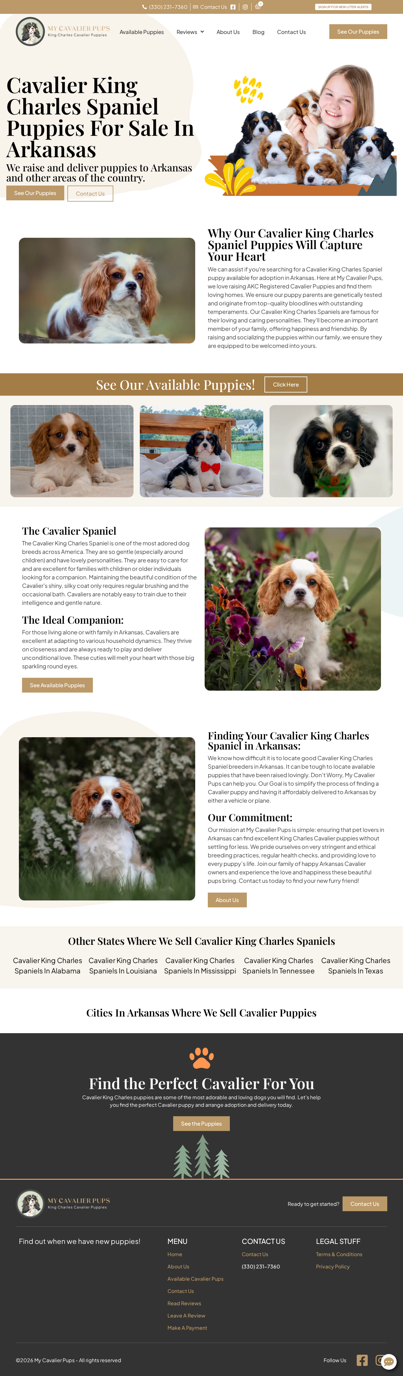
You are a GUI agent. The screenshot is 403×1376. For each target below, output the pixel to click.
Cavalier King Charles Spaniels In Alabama (47, 965)
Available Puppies (142, 31)
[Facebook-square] (362, 1360)
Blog (258, 31)
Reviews (187, 31)
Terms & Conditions (339, 1254)
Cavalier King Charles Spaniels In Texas (355, 965)
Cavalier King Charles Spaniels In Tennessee (278, 965)
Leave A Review (186, 1315)
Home (174, 1254)
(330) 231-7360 (261, 1266)
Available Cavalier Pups (195, 1278)
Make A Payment (187, 1327)
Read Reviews (184, 1303)
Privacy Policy (333, 1266)
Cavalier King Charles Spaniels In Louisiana (123, 965)
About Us (228, 31)
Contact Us (291, 31)
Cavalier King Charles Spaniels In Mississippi (200, 965)
